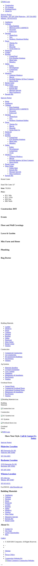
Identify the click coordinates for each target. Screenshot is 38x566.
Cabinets (8, 24)
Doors (7, 41)
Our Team (8, 531)
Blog (6, 534)
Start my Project (6, 15)
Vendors (8, 346)
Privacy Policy (10, 555)
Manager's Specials (11, 517)
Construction (9, 5)
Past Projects (9, 359)
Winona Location (8, 474)
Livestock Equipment (12, 370)
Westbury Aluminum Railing (18, 39)
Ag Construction (10, 355)
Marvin (11, 45)
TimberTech (13, 35)
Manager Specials (15, 90)
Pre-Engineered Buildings (13, 357)
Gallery (3, 538)
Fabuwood (12, 31)
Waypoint (12, 30)
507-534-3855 (5, 456)
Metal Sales (13, 60)
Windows (8, 73)
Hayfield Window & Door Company (21, 79)
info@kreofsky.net (16, 487)
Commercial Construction (13, 353)
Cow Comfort (9, 371)
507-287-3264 (5, 470)
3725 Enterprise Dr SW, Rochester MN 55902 (9, 465)
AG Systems (9, 7)
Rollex (11, 66)
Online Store (13, 87)
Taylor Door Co (14, 49)
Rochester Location (9, 460)
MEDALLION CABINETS (18, 28)
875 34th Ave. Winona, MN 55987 (7, 479)
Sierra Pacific (13, 81)
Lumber (7, 52)
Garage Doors (9, 386)
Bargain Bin (13, 88)
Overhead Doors (10, 9)
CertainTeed (13, 56)
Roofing (8, 54)
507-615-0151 (5, 483)
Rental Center (9, 83)
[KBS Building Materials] (5, 2)
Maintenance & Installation (14, 375)
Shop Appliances (15, 92)
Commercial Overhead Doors (15, 388)
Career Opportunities (12, 533)
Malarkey (12, 62)
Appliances (9, 22)
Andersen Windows (15, 75)
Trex (10, 37)
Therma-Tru (13, 43)
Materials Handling (11, 368)
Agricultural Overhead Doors (15, 390)
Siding (7, 64)
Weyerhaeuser (14, 68)
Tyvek (11, 71)
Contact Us (9, 529)
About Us (8, 11)
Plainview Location (9, 446)
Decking (8, 33)
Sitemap (7, 551)
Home (7, 101)
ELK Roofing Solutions (17, 58)
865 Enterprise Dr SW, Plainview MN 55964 (8, 451)
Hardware (8, 50)
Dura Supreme (14, 26)
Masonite (12, 47)
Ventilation (8, 373)
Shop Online (9, 85)
